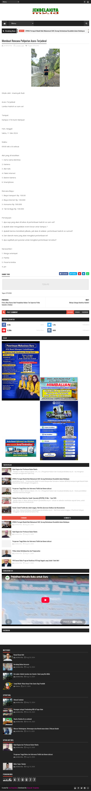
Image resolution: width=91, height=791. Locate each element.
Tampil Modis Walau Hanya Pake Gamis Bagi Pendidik (29, 683)
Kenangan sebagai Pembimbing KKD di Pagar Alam (28, 709)
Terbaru (24, 518)
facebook (85, 312)
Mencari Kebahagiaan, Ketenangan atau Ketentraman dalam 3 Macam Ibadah (36, 728)
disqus (77, 312)
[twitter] (81, 788)
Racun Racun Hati (19, 655)
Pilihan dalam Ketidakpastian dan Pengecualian (26, 551)
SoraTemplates (12, 788)
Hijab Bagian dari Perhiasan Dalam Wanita (24, 469)
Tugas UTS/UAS (33, 46)
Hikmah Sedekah (18, 700)
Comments (67, 518)
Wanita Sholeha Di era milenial (23, 719)
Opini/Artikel (85, 31)
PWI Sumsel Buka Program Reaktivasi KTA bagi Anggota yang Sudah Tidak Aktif (35, 560)
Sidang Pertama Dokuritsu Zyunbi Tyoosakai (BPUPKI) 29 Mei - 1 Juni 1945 (34, 498)
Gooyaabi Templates (33, 788)
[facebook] (84, 1)
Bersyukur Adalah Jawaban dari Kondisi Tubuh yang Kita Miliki (32, 674)
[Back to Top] (88, 788)
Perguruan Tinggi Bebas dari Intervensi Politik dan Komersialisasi (32, 488)
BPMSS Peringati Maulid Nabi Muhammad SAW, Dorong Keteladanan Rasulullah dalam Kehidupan (41, 31)
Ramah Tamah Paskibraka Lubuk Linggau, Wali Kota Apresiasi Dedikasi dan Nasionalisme (38, 507)
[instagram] (84, 788)
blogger (70, 312)
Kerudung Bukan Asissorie (21, 664)
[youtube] (88, 1)
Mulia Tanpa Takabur (20, 764)
